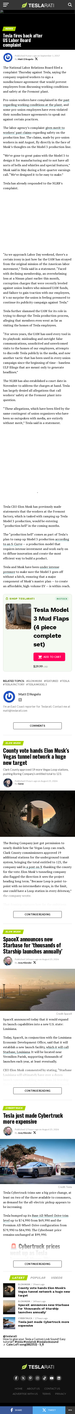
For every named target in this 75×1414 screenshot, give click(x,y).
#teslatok (29, 1341)
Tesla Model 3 (37, 684)
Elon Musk (35, 681)
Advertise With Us (25, 1393)
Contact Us (52, 1388)
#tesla (19, 1341)
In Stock (62, 598)
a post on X (34, 867)
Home (18, 1388)
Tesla (65, 681)
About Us (33, 1388)
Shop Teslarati (21, 598)
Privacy (60, 1393)
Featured (52, 681)
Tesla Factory (14, 684)
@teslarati (10, 1336)
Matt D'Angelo (25, 59)
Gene (21, 783)
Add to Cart (52, 656)
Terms (46, 1393)
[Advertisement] (37, 223)
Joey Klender (25, 962)
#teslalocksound (47, 1341)
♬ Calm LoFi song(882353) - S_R (23, 1344)
